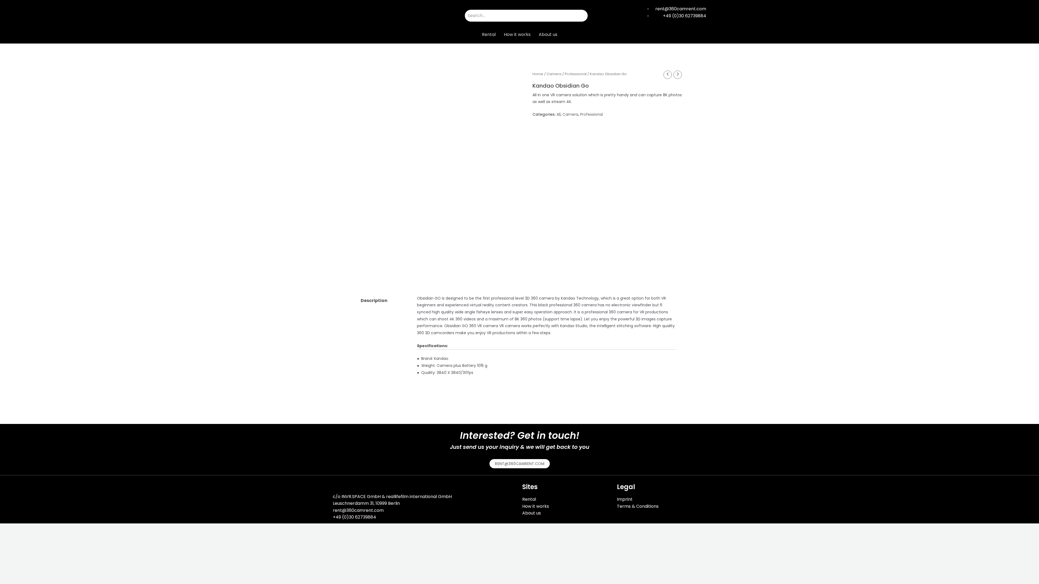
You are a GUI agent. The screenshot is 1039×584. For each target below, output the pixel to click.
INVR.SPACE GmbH (361, 496)
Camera (554, 74)
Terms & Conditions (638, 506)
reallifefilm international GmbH (419, 496)
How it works (517, 34)
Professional (576, 74)
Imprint (625, 499)
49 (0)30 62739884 (356, 517)
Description (374, 300)
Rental (489, 34)
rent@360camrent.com (358, 510)
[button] (519, 463)
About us (548, 34)
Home (537, 74)
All (559, 114)
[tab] (384, 300)
